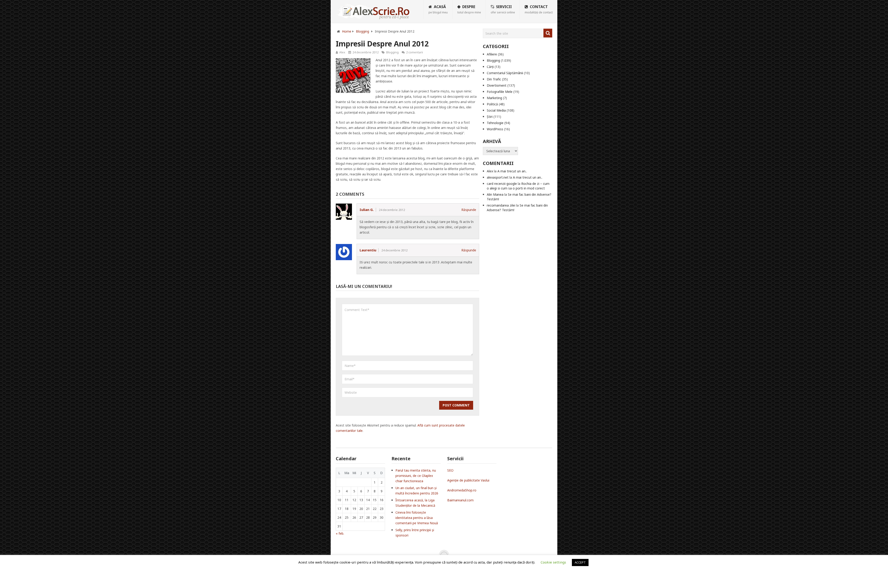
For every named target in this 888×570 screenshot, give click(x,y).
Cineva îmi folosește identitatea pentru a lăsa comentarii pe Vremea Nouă (416, 517)
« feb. (340, 533)
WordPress (495, 129)
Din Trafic (494, 79)
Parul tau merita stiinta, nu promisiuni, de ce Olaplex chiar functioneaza (415, 475)
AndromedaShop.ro (461, 490)
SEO (450, 470)
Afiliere (492, 54)
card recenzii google (502, 183)
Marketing (494, 98)
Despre (469, 9)
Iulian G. (367, 209)
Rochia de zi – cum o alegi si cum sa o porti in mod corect (518, 185)
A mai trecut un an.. (512, 171)
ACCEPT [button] (580, 562)
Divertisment (496, 85)
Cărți (490, 66)
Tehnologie (495, 123)
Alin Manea (495, 194)
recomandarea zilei (501, 205)
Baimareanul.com (460, 500)
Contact (539, 9)
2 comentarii (414, 52)
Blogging (392, 52)
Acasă (438, 9)
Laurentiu (368, 250)
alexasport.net (498, 177)
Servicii (503, 9)
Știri (490, 116)
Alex (342, 52)
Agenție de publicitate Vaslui (468, 480)
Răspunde (468, 209)
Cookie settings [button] (553, 562)
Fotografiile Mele (499, 91)
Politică (492, 104)
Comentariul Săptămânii (505, 73)
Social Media (496, 110)
